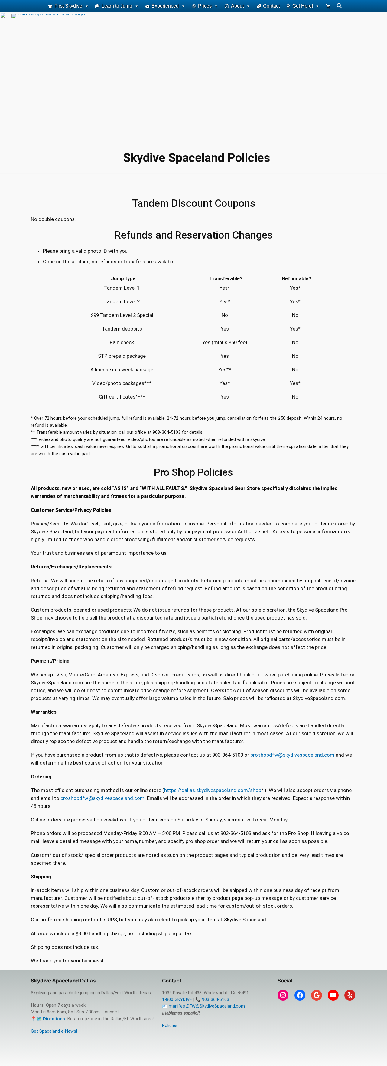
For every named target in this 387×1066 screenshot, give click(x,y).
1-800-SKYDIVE (177, 999)
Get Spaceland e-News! (54, 1031)
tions (59, 1019)
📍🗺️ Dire (41, 1019)
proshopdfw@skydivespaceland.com (292, 755)
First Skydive (68, 5)
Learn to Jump (117, 5)
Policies (169, 1025)
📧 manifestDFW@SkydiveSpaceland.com (203, 1006)
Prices (205, 5)
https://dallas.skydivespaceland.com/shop (212, 790)
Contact (271, 5)
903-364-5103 (215, 999)
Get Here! (302, 5)
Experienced (165, 5)
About (237, 5)
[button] (340, 7)
